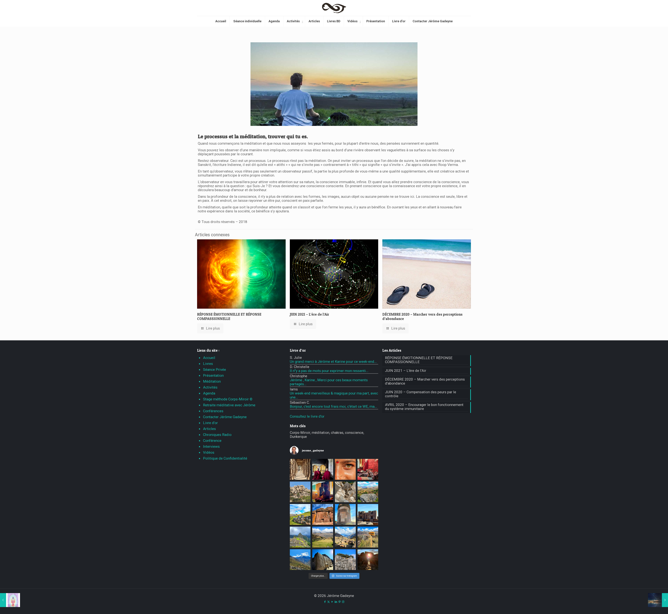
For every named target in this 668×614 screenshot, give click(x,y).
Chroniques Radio (217, 435)
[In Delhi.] (300, 469)
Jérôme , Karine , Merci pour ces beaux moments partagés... (329, 382)
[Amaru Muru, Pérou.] (322, 514)
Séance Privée (214, 369)
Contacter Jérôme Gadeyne (225, 417)
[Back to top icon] (651, 607)
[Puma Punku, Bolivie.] (367, 514)
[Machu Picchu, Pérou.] (300, 537)
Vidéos (208, 452)
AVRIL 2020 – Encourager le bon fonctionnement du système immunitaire (424, 407)
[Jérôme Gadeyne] (334, 8)
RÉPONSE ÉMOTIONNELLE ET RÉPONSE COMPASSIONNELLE (229, 316)
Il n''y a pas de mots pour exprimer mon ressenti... (329, 371)
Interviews (211, 446)
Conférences (213, 411)
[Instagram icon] (343, 601)
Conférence (212, 441)
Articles (209, 429)
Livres (208, 364)
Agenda (209, 393)
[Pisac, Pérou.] (345, 537)
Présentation (213, 375)
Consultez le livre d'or (307, 416)
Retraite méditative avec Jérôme (229, 405)
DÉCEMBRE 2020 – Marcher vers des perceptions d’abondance (425, 381)
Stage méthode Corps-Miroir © (227, 399)
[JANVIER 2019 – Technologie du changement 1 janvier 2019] (658, 600)
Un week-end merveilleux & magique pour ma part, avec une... (334, 395)
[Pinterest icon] (339, 601)
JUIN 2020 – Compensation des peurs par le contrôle (420, 394)
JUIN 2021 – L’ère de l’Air (309, 314)
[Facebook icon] (325, 601)
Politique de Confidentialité (225, 458)
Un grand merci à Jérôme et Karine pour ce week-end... (333, 361)
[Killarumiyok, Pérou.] (300, 514)
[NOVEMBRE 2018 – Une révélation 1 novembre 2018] (10, 600)
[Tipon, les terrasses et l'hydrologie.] (322, 537)
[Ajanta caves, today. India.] (322, 469)
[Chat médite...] (367, 469)
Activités (210, 387)
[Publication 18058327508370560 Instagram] (322, 492)
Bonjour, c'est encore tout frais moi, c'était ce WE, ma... (333, 406)
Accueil (209, 358)
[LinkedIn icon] (336, 601)
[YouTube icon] (332, 601)
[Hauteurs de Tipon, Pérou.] (367, 537)
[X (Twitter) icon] (328, 601)
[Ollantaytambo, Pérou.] (322, 559)
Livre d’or (210, 423)
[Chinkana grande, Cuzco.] (367, 492)
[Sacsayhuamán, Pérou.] (345, 559)
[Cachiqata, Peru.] (300, 559)
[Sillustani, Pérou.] (345, 514)
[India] (345, 469)
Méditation (212, 381)
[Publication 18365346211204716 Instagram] (300, 492)
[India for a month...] (345, 492)
